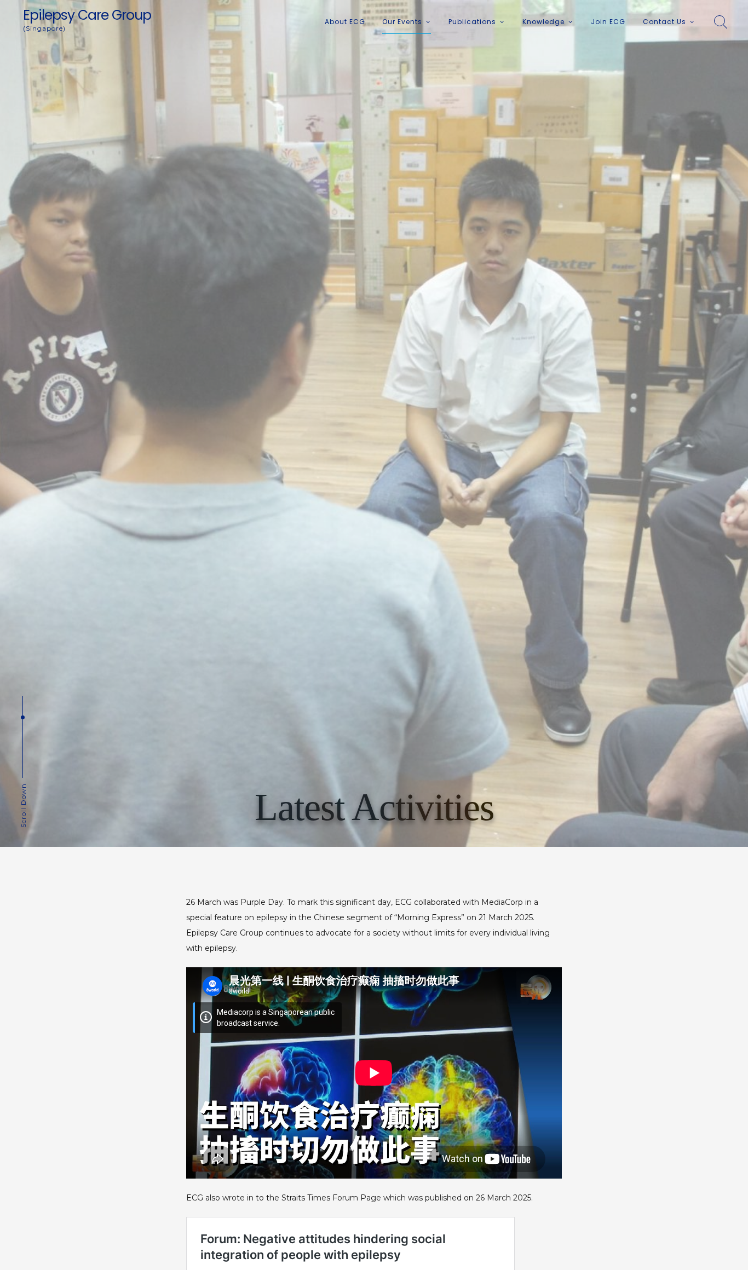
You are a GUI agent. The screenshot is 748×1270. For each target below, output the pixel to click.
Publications (472, 21)
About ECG (345, 21)
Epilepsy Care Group (87, 15)
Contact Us (664, 21)
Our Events (402, 21)
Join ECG (608, 21)
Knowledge (543, 21)
